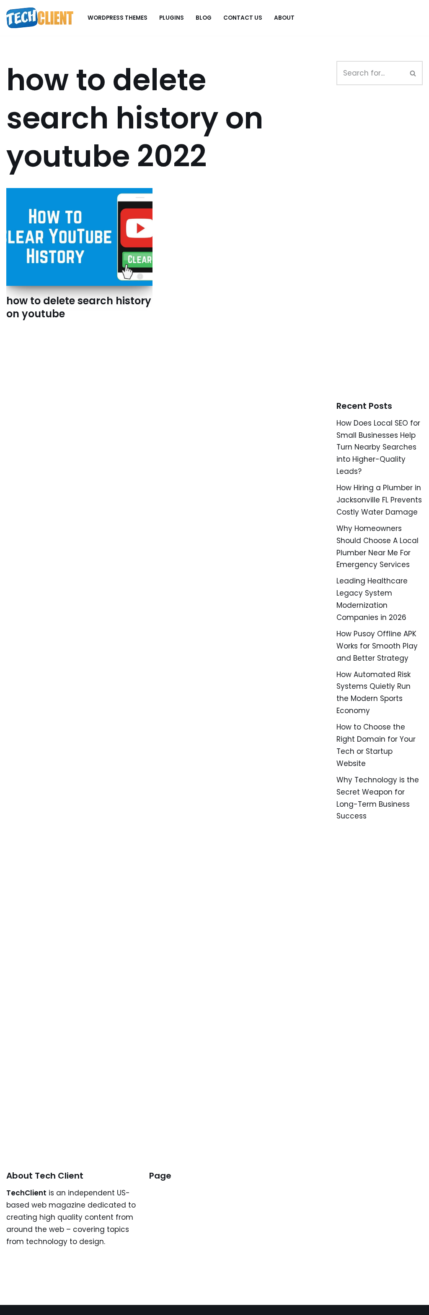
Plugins (171, 18)
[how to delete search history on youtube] (79, 237)
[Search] (413, 73)
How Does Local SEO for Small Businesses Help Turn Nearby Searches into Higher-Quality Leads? (378, 447)
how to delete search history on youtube (78, 307)
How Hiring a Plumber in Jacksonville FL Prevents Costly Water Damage (379, 500)
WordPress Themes (117, 18)
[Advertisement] (382, 252)
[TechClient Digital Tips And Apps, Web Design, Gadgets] (39, 18)
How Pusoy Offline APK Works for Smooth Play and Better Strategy (377, 646)
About (284, 18)
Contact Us (242, 18)
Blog (204, 18)
